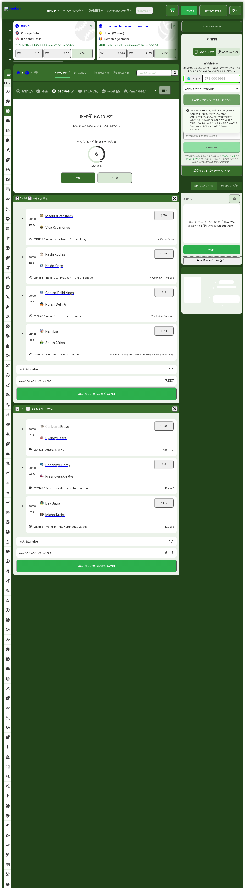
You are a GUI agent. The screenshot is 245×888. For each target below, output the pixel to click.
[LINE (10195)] (18, 73)
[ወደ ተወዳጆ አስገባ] (91, 26)
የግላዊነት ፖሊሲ (193, 159)
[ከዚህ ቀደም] (17, 198)
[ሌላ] (165, 90)
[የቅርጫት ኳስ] (27, 73)
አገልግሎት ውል (228, 156)
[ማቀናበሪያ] (234, 198)
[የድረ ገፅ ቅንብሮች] (235, 10)
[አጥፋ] (175, 198)
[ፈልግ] (175, 73)
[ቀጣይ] (30, 198)
